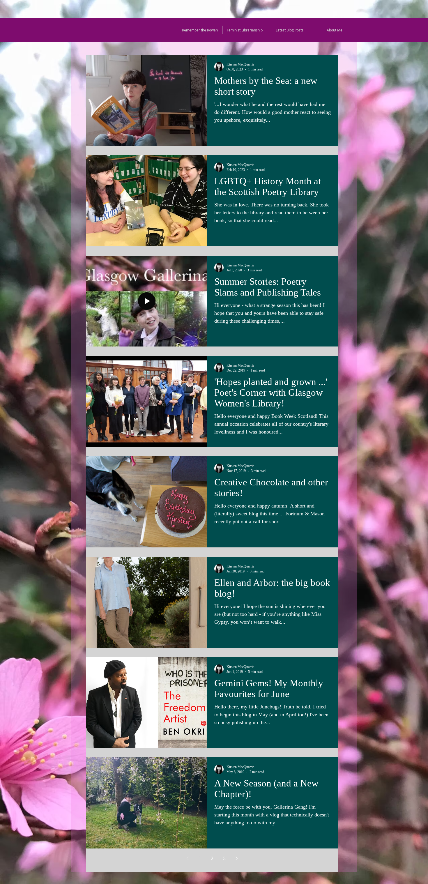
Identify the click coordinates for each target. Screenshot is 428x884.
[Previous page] (187, 858)
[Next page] (236, 858)
